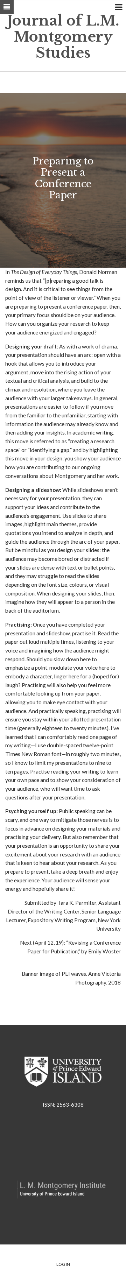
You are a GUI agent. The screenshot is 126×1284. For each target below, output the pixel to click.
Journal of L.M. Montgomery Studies (63, 37)
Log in (63, 1264)
